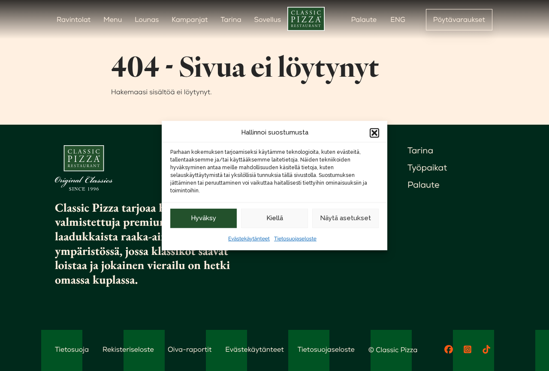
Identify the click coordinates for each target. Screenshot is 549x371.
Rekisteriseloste (128, 349)
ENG (397, 19)
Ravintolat (73, 19)
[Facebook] (448, 349)
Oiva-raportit (189, 349)
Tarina (231, 19)
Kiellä (274, 218)
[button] (374, 133)
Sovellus (267, 19)
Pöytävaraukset (459, 19)
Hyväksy (203, 218)
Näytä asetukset (345, 218)
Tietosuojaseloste (295, 239)
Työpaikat (427, 167)
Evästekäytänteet (249, 239)
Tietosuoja (72, 349)
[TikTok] (486, 349)
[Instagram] (467, 349)
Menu (112, 19)
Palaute (364, 19)
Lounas (147, 19)
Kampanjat (190, 19)
